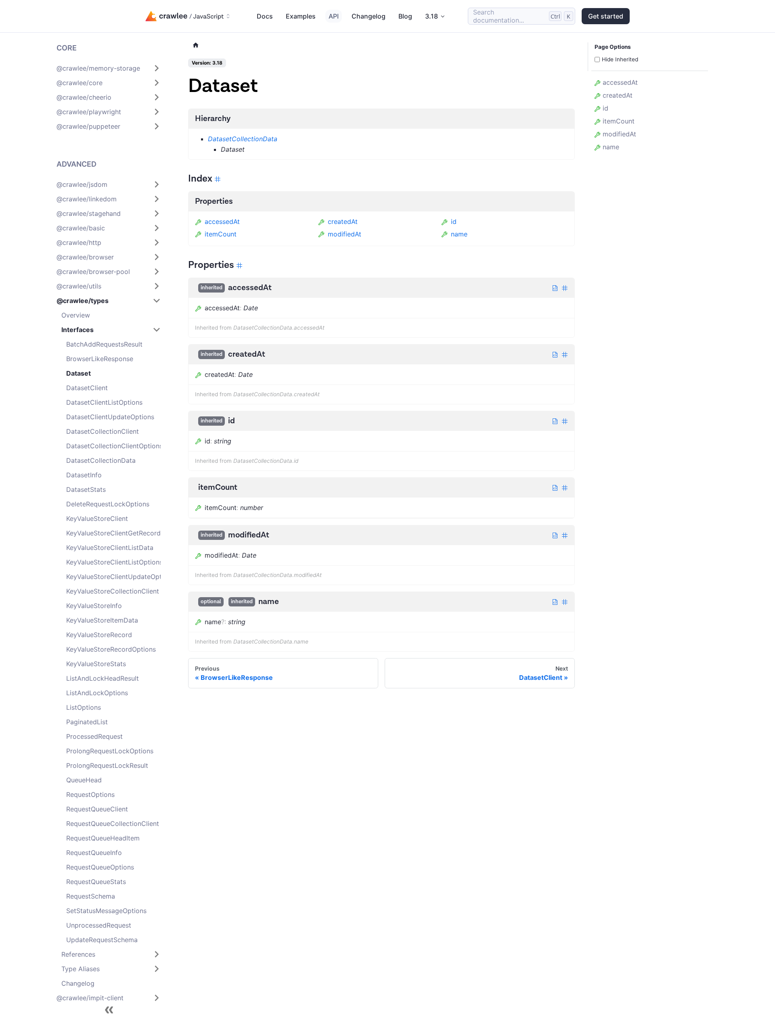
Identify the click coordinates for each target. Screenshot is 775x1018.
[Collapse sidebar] (109, 1010)
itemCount (221, 234)
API (334, 16)
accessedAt (222, 221)
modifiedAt (344, 234)
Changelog (368, 16)
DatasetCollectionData (242, 139)
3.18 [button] (431, 16)
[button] (108, 68)
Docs (265, 16)
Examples (301, 16)
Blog (405, 16)
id (454, 221)
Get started (605, 16)
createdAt (343, 221)
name (459, 234)
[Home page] (195, 45)
